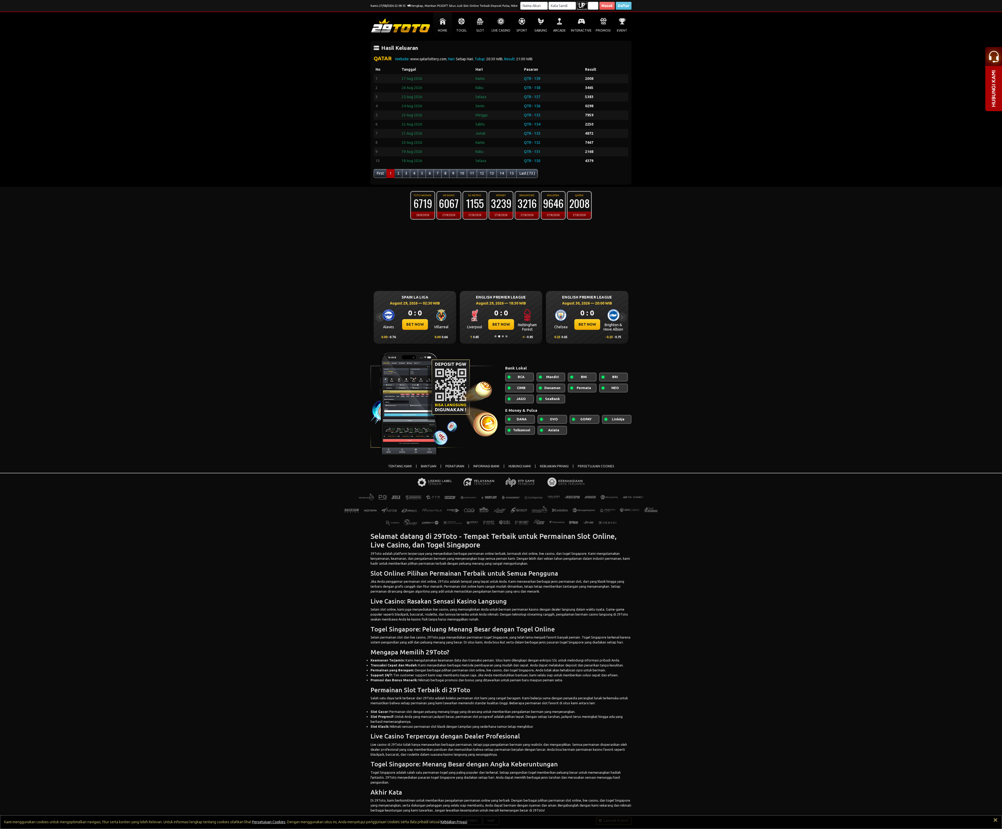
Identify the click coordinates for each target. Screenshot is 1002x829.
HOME (442, 30)
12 (482, 173)
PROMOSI (603, 30)
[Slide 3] (503, 336)
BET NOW (415, 324)
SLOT (480, 30)
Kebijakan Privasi (453, 822)
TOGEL (461, 30)
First (380, 173)
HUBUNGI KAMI (520, 466)
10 (462, 173)
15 (512, 173)
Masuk (607, 6)
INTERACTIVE (581, 30)
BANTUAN (428, 466)
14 (502, 173)
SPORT (521, 30)
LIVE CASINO (501, 30)
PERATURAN (454, 466)
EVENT (622, 30)
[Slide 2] (499, 336)
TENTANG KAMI (400, 466)
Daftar (623, 6)
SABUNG (540, 30)
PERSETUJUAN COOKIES (596, 466)
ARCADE (559, 30)
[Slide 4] (506, 336)
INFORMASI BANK (486, 466)
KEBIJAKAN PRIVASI (554, 466)
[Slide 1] (495, 336)
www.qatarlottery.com (428, 59)
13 (492, 173)
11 (472, 173)
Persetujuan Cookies (268, 822)
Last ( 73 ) (527, 173)
